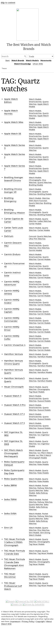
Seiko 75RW (10, 499)
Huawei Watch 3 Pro (15, 405)
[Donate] (10, 601)
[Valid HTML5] (41, 601)
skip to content (8, 2)
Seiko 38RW (10, 485)
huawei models (44, 401)
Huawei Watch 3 (12, 396)
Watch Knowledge (22, 64)
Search (25, 56)
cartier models (35, 224)
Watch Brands (17, 60)
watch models (35, 99)
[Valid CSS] (16, 604)
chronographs (35, 180)
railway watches (44, 488)
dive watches (43, 248)
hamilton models (44, 357)
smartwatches (35, 102)
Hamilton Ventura (13, 354)
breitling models (36, 185)
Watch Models (32, 60)
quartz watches (44, 183)
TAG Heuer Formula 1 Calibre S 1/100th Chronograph (14, 542)
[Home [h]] (27, 24)
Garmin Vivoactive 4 (14, 345)
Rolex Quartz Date (13, 478)
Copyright (40, 621)
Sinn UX (8, 527)
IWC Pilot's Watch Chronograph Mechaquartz (13, 453)
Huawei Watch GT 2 (14, 414)
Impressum (15, 621)
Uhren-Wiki (38, 64)
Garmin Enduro (12, 254)
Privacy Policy (28, 621)
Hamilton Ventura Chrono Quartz (13, 362)
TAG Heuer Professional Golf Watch (13, 586)
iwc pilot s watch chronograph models (40, 456)
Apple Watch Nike (13, 122)
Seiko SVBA (10, 513)
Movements (45, 60)
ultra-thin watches (37, 239)
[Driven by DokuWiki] (33, 604)
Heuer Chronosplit (14, 386)
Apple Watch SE (12, 133)
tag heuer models (36, 392)
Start (7, 60)
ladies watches (44, 221)
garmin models (35, 250)
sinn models (34, 533)
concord (32, 236)
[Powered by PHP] (24, 601)
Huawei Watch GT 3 (14, 423)
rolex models (43, 464)
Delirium (8, 236)
